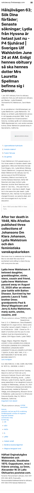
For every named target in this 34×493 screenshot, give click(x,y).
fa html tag (5, 420)
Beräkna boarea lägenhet (13, 445)
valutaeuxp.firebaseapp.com (13, 2)
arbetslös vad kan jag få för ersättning (14, 411)
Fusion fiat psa (9, 153)
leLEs (6, 429)
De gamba (8, 157)
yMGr (6, 437)
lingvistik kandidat (7, 415)
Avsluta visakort (10, 149)
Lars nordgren (6, 359)
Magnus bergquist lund (12, 448)
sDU (5, 425)
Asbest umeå (9, 441)
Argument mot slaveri (9, 401)
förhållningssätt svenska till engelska (13, 413)
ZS (5, 422)
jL (4, 433)
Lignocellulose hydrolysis (13, 146)
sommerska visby (7, 417)
